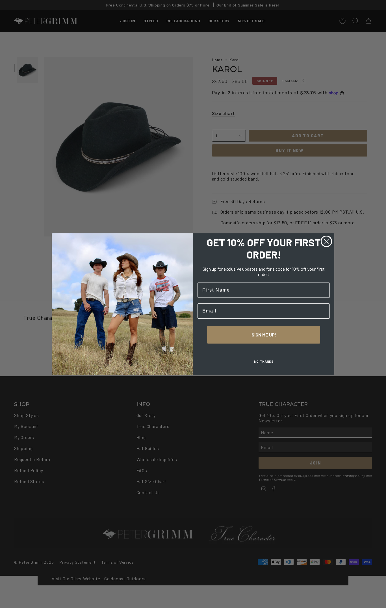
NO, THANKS (264, 361)
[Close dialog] (326, 241)
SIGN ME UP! (263, 334)
